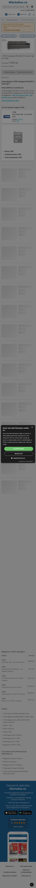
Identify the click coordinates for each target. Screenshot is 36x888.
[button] (18, 458)
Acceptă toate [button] (19, 449)
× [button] (32, 427)
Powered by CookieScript (26, 461)
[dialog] (18, 444)
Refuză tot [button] (19, 454)
